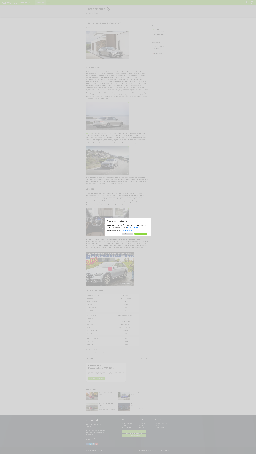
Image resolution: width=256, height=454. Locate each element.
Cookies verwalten (127, 230)
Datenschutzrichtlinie (132, 227)
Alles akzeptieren (141, 234)
